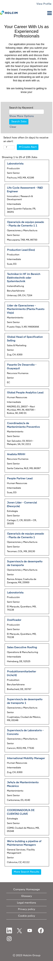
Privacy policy (26, 909)
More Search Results (26, 872)
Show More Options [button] (21, 116)
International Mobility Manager (26, 758)
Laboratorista (15, 163)
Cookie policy (26, 916)
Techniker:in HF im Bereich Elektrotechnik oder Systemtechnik (23, 278)
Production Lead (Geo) (21, 250)
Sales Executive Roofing (22, 647)
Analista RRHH (16, 454)
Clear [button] (13, 127)
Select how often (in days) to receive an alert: (25, 139)
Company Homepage (26, 889)
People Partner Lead (20, 478)
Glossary (26, 896)
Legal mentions (26, 903)
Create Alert (29, 147)
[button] (35, 13)
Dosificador (14, 620)
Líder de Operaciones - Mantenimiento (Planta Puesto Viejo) (25, 309)
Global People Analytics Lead (25, 392)
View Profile (43, 4)
